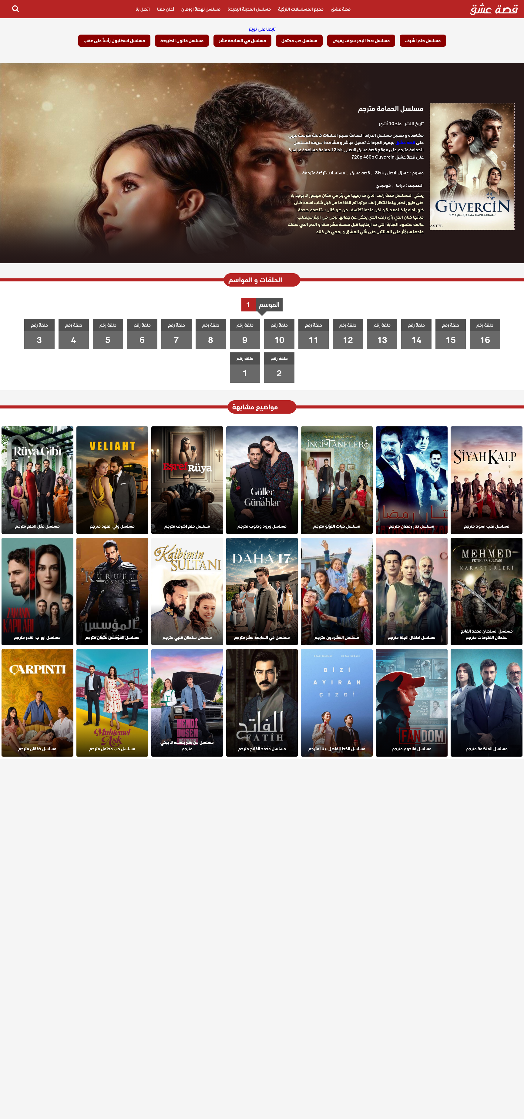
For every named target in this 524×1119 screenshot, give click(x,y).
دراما (400, 185)
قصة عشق (341, 9)
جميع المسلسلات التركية (301, 9)
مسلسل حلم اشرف (423, 40)
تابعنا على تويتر (262, 29)
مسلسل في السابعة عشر (242, 40)
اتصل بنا (143, 9)
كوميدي (383, 185)
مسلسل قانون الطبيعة (181, 40)
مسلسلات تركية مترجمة (323, 173)
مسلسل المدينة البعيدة (249, 9)
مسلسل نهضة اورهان (200, 9)
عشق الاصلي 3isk (392, 173)
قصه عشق (360, 173)
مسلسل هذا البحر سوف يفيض (361, 40)
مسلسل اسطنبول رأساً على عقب (114, 40)
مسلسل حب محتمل (299, 40)
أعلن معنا (165, 9)
